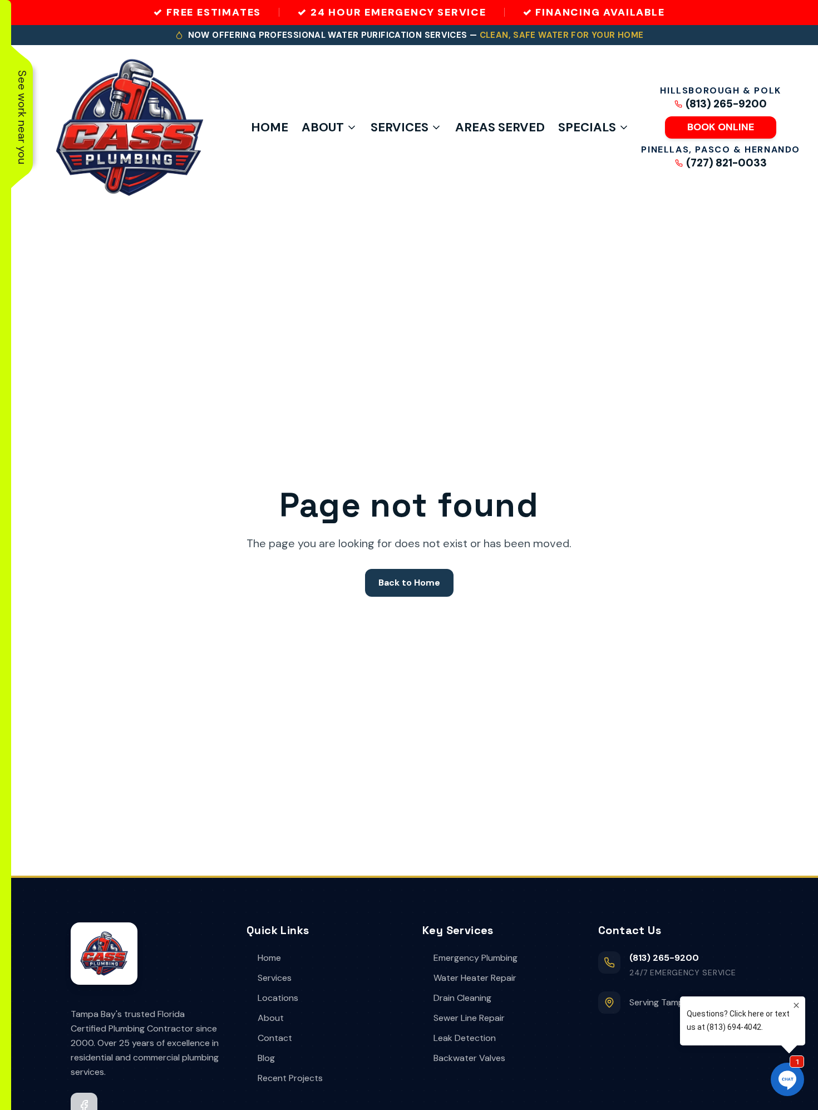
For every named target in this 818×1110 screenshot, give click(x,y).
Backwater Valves (469, 1058)
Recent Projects (290, 1078)
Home (269, 127)
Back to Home (409, 582)
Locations (278, 998)
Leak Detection (464, 1038)
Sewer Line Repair (469, 1018)
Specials (587, 127)
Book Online (720, 127)
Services (399, 127)
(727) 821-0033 (726, 163)
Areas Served (500, 127)
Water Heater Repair (474, 978)
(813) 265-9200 (726, 104)
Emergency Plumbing (475, 958)
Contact (275, 1038)
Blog (266, 1058)
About (323, 127)
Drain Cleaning (462, 998)
